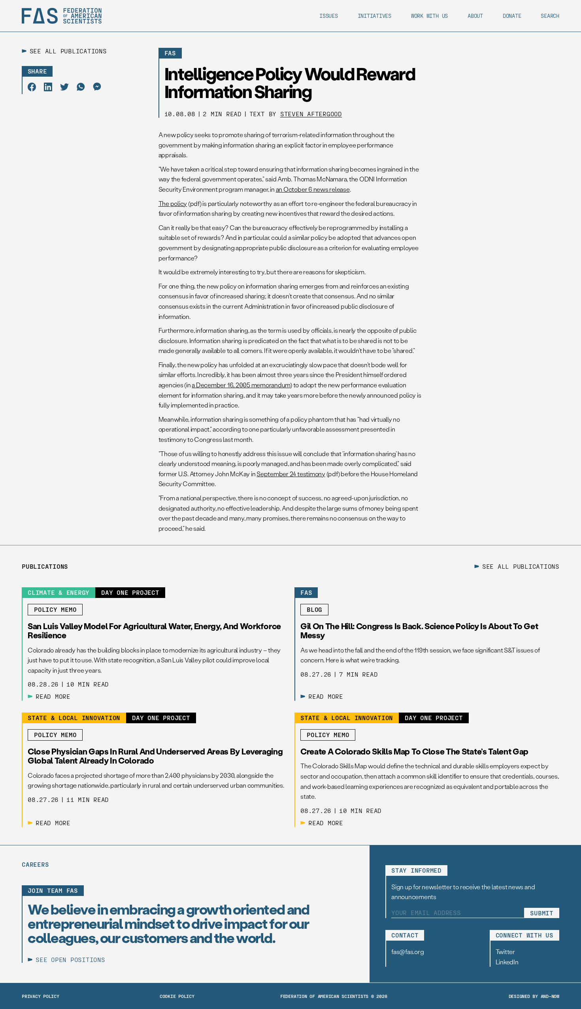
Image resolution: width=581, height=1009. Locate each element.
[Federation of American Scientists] (62, 16)
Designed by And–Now (534, 996)
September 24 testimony (291, 474)
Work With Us (429, 15)
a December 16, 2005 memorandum (241, 385)
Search (550, 15)
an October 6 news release (313, 189)
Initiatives (374, 15)
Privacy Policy (40, 996)
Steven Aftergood (311, 113)
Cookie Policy (177, 996)
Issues (328, 15)
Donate (512, 15)
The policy (172, 203)
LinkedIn (507, 962)
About (475, 15)
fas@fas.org (407, 951)
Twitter (505, 951)
